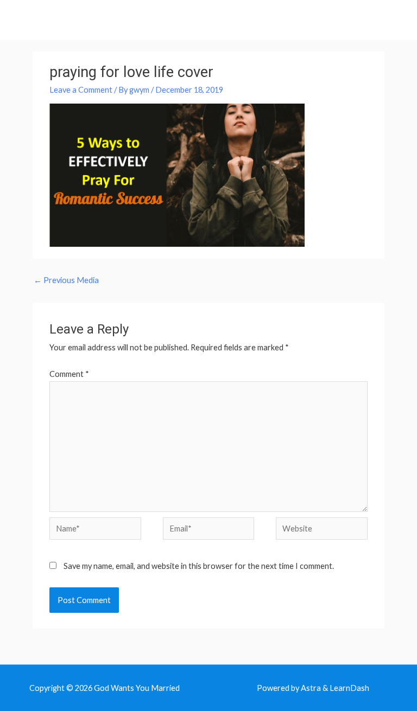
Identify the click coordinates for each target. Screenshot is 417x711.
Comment (69, 374)
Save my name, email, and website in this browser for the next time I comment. (199, 566)
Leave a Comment (80, 89)
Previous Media (66, 280)
